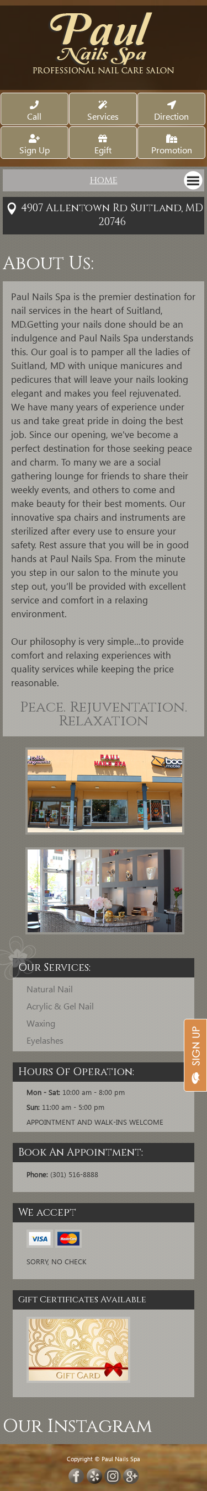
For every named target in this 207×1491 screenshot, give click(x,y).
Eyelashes (44, 1040)
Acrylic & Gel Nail (60, 1006)
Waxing (40, 1023)
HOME (104, 180)
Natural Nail (49, 989)
